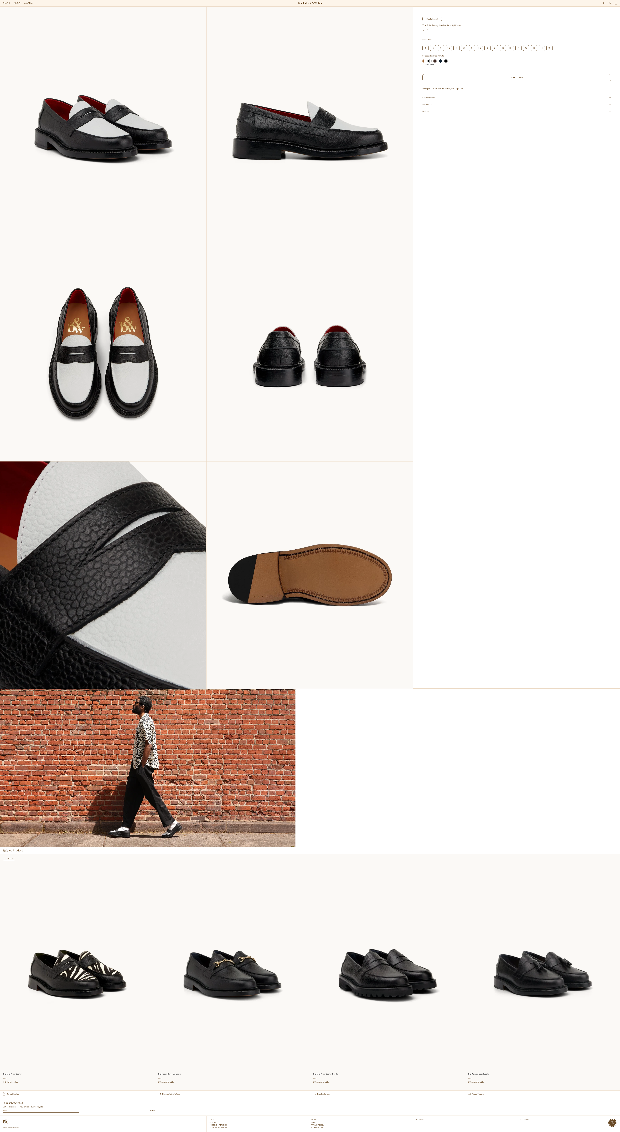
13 (534, 48)
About (212, 1120)
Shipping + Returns (218, 1125)
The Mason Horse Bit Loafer (169, 1074)
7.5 (464, 48)
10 (503, 48)
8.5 (479, 48)
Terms (313, 1122)
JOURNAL (28, 3)
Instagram (421, 1120)
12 (526, 48)
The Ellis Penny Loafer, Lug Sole (326, 1074)
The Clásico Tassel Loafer (479, 1074)
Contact (213, 1122)
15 (549, 48)
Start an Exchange (218, 1127)
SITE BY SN (524, 1120)
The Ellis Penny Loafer (12, 1074)
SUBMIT (153, 1110)
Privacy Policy (317, 1125)
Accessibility (317, 1127)
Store (313, 1120)
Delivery (425, 111)
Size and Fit (427, 104)
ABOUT (17, 3)
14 (542, 48)
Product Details (428, 97)
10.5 (510, 48)
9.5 (495, 48)
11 (518, 48)
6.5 (448, 48)
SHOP (5, 3)
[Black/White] (429, 61)
